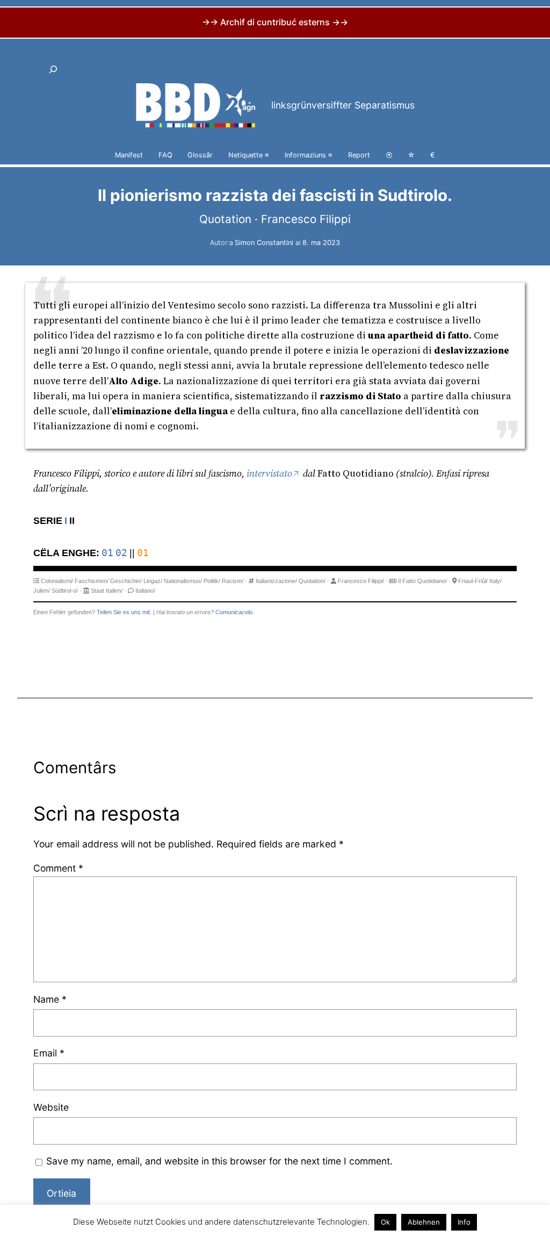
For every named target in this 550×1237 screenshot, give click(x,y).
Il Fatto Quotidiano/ (422, 581)
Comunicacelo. (234, 612)
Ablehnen (424, 1222)
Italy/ (495, 581)
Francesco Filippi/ (361, 581)
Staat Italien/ (106, 590)
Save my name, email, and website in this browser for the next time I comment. (219, 1161)
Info (464, 1222)
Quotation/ (312, 581)
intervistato (269, 473)
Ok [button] (385, 1222)
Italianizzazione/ (276, 581)
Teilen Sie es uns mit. (124, 612)
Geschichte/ (126, 581)
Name (50, 999)
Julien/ (41, 590)
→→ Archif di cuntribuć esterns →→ (275, 22)
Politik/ (212, 581)
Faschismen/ (91, 581)
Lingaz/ (152, 581)
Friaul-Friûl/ (473, 581)
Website (51, 1107)
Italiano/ (145, 590)
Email (48, 1053)
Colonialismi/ (57, 581)
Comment (58, 868)
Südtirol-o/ (65, 590)
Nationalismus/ (183, 581)
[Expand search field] (53, 69)
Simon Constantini (264, 243)
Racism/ (232, 581)
